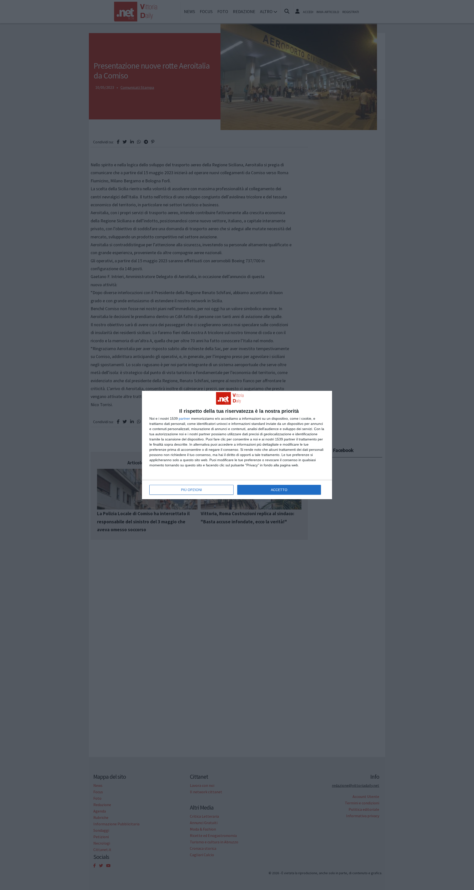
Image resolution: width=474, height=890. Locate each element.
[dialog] (237, 445)
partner (184, 418)
